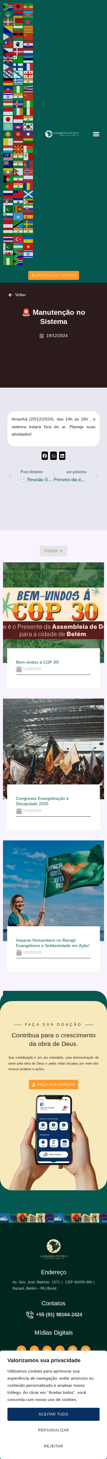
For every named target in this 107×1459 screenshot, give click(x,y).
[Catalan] (28, 29)
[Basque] (8, 21)
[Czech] (8, 51)
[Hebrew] (8, 96)
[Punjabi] (18, 186)
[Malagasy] (28, 149)
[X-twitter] (59, 1350)
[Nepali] (18, 171)
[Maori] (8, 163)
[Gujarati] (28, 81)
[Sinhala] (18, 208)
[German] (8, 81)
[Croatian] (28, 43)
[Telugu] (28, 231)
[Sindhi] (8, 208)
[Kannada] (28, 118)
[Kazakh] (8, 126)
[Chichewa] (18, 36)
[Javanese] (18, 118)
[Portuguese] (8, 186)
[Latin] (8, 141)
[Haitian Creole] (8, 88)
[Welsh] (8, 253)
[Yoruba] (8, 261)
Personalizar (53, 1430)
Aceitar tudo (53, 1414)
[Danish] (18, 51)
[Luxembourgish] (8, 149)
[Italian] (28, 111)
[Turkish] (18, 238)
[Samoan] (18, 193)
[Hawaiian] (28, 88)
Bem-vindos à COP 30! (37, 662)
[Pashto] (8, 178)
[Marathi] (18, 163)
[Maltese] (28, 156)
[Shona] (28, 201)
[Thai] (8, 238)
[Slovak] (28, 208)
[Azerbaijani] (28, 14)
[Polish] (28, 178)
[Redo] (85, 1350)
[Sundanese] (8, 224)
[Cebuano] (8, 36)
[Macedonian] (18, 149)
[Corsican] (18, 43)
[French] (28, 66)
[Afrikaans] (8, 6)
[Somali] (18, 216)
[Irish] (18, 111)
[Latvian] (18, 141)
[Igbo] (28, 104)
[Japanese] (8, 118)
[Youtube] (47, 1350)
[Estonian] (28, 59)
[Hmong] (28, 96)
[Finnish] (18, 66)
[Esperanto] (18, 59)
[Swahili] (18, 224)
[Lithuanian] (28, 141)
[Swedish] (28, 224)
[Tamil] (18, 231)
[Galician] (18, 74)
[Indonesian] (8, 111)
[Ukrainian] (28, 238)
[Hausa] (18, 88)
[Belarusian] (18, 21)
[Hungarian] (8, 104)
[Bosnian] (8, 29)
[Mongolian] (28, 163)
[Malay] (8, 156)
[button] (96, 134)
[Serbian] (8, 201)
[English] (8, 59)
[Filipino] (8, 66)
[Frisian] (8, 74)
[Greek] (18, 81)
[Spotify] (72, 1350)
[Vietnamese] (28, 246)
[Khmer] (18, 126)
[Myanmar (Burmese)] (8, 171)
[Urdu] (8, 246)
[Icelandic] (18, 104)
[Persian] (18, 178)
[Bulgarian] (18, 29)
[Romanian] (28, 186)
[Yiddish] (28, 253)
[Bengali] (28, 21)
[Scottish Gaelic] (28, 193)
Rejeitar (53, 1446)
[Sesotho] (18, 201)
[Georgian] (28, 74)
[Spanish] (28, 216)
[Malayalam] (18, 156)
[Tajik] (8, 231)
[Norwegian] (28, 171)
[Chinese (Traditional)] (8, 43)
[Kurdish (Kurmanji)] (8, 133)
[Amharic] (28, 6)
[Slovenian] (8, 216)
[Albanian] (18, 6)
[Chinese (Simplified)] (28, 36)
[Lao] (28, 133)
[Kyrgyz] (18, 133)
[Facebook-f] (34, 1350)
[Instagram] (21, 1350)
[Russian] (8, 193)
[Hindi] (18, 96)
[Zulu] (18, 261)
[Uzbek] (18, 246)
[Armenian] (18, 14)
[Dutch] (28, 51)
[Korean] (28, 126)
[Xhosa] (18, 253)
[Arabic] (8, 14)
